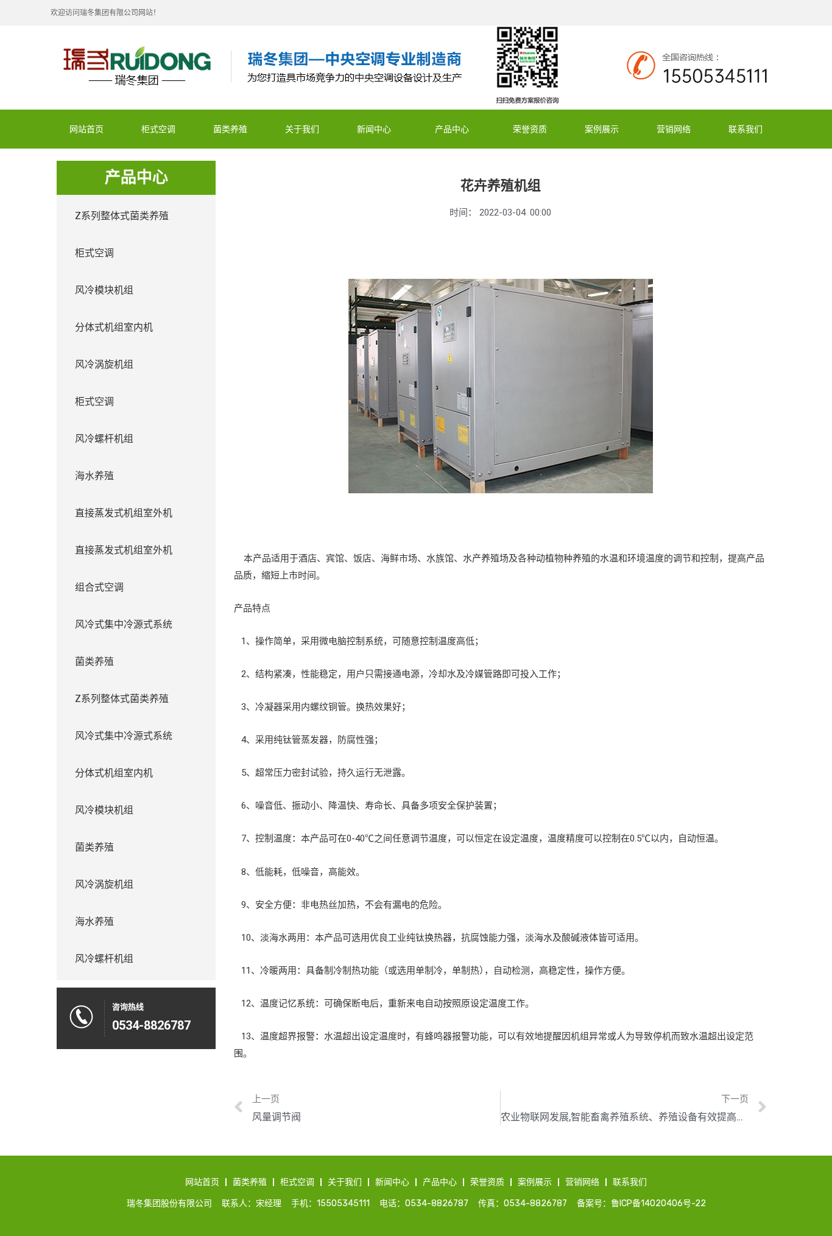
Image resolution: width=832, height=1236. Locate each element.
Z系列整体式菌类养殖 (122, 216)
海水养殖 (94, 476)
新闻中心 (374, 129)
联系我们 (745, 129)
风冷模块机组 (104, 290)
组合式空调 (99, 587)
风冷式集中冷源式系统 (123, 624)
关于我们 (302, 129)
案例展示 (602, 129)
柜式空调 (158, 129)
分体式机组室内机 (114, 327)
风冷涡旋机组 (104, 364)
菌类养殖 (230, 129)
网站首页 (86, 129)
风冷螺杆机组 (104, 438)
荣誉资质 (530, 129)
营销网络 (674, 129)
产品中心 (452, 129)
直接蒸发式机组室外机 (123, 513)
